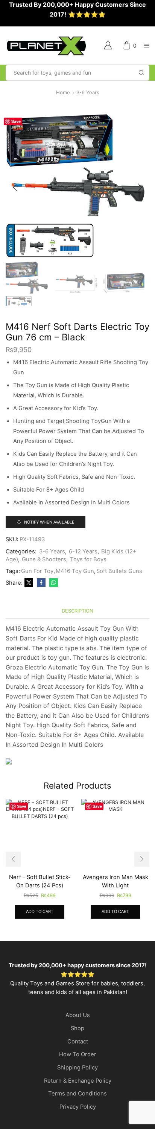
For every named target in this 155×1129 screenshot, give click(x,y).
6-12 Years (83, 551)
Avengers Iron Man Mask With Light (115, 881)
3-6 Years (87, 92)
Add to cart (39, 911)
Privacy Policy (77, 1106)
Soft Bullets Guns (119, 571)
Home (63, 92)
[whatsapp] (52, 583)
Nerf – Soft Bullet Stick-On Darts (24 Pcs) (40, 881)
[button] (15, 187)
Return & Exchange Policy (77, 1080)
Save (16, 121)
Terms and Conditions (77, 1093)
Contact (77, 1041)
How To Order (77, 1054)
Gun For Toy (37, 571)
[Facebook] (41, 583)
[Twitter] (29, 583)
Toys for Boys (88, 559)
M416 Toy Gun (75, 571)
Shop (77, 1028)
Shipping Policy (77, 1067)
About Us (77, 1015)
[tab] (77, 611)
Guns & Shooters (44, 559)
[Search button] (141, 72)
